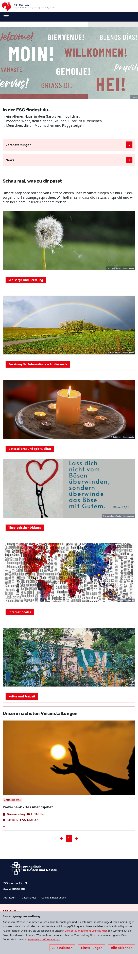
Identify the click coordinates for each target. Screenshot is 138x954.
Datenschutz (29, 897)
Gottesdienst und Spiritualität (29, 449)
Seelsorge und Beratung (25, 280)
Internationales (19, 612)
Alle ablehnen (121, 948)
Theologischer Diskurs (24, 528)
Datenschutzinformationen (44, 939)
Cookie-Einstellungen (53, 897)
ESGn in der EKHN (15, 883)
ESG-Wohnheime (14, 889)
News (10, 160)
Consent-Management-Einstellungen (86, 930)
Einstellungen (91, 948)
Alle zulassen (62, 948)
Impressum (9, 897)
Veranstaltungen (18, 145)
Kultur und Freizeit (21, 696)
